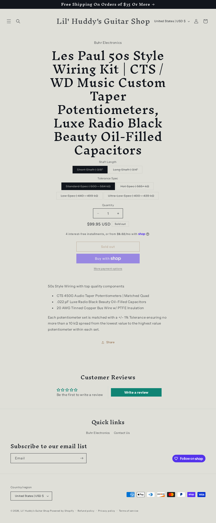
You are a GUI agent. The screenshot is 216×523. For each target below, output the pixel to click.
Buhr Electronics (98, 433)
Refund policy (86, 510)
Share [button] (110, 342)
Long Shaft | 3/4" (127, 170)
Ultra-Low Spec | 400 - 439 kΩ (133, 197)
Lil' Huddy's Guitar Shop (35, 510)
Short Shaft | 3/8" (92, 170)
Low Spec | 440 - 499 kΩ (82, 197)
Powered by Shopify (62, 510)
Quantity (108, 205)
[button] (9, 21)
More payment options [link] (108, 268)
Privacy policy (106, 510)
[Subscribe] (81, 458)
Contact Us (122, 433)
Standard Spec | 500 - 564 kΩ (90, 187)
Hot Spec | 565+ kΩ (137, 187)
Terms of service (128, 510)
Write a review (136, 392)
